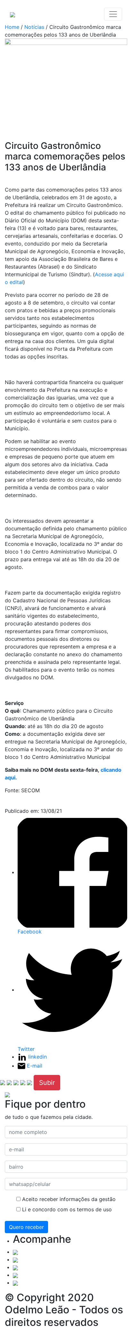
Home (12, 27)
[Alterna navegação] (113, 14)
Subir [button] (47, 1082)
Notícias (34, 27)
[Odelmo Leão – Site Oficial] (12, 14)
